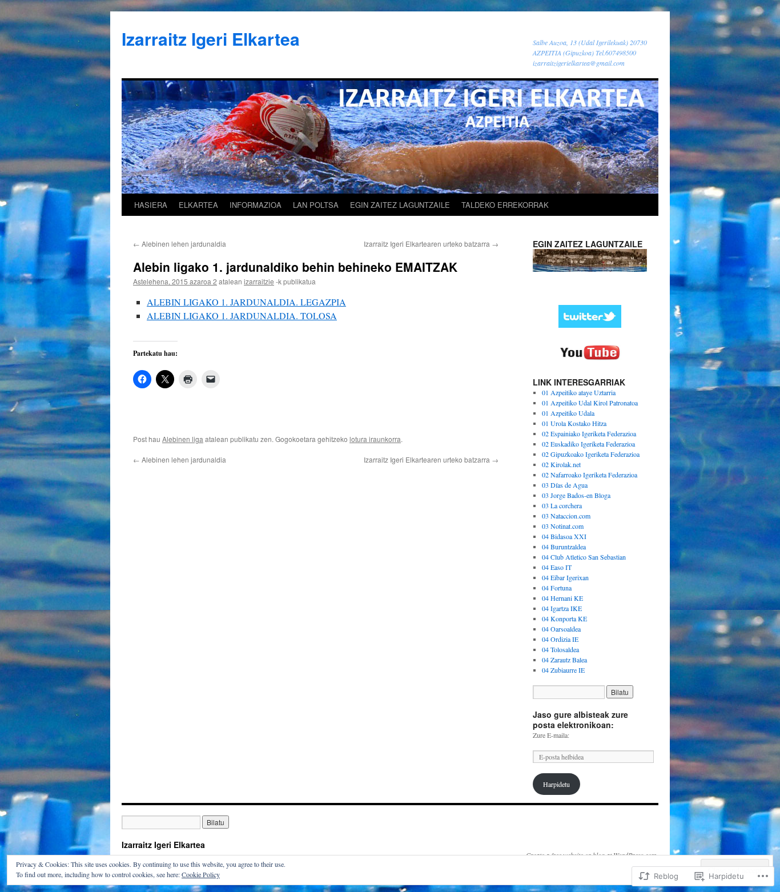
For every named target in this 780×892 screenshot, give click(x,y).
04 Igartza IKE (562, 608)
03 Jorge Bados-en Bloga (576, 495)
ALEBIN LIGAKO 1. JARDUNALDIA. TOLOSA (242, 316)
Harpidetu (556, 784)
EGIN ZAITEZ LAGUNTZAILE (400, 204)
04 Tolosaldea (560, 649)
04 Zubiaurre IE (563, 669)
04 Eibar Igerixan (565, 577)
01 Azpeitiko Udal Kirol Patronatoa (590, 402)
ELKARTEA (198, 204)
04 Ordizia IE (560, 639)
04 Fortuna (557, 587)
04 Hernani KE (562, 597)
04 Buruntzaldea (564, 546)
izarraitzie (259, 281)
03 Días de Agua (565, 484)
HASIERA (150, 204)
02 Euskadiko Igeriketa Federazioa (588, 443)
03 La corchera (562, 505)
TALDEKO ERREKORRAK (505, 204)
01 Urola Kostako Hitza (574, 423)
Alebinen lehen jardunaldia (179, 243)
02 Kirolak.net (561, 464)
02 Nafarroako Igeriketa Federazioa (589, 474)
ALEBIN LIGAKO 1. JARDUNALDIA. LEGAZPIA (246, 302)
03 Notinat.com (563, 526)
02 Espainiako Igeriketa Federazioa (589, 433)
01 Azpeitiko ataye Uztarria (579, 392)
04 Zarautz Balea (564, 659)
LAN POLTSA (316, 204)
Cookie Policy (201, 874)
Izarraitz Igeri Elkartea (211, 38)
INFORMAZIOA (256, 204)
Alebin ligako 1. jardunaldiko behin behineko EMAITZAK (295, 266)
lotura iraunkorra (375, 439)
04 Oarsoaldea (561, 628)
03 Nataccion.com (566, 515)
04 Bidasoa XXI (564, 536)
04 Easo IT (557, 567)
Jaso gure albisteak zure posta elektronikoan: (580, 719)
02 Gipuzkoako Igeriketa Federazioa (591, 454)
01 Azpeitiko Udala (568, 412)
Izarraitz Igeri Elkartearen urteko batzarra (431, 243)
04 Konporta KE (564, 618)
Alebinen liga (182, 439)
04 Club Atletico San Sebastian (584, 556)
